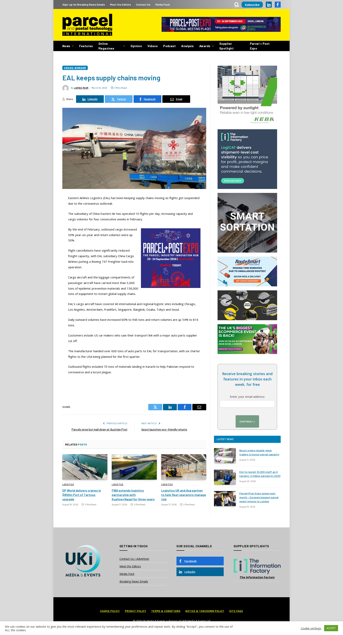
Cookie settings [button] (311, 628)
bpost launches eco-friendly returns (164, 429)
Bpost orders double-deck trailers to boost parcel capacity (259, 452)
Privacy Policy (135, 611)
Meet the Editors (120, 4)
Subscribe (252, 4)
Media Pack (162, 4)
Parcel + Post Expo (260, 46)
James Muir (81, 87)
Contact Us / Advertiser (134, 559)
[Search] (237, 4)
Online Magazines (106, 46)
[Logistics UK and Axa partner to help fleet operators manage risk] (183, 467)
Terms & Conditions (165, 611)
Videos (152, 46)
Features (86, 46)
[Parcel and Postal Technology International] (87, 25)
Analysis (187, 46)
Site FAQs (236, 611)
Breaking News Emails (133, 581)
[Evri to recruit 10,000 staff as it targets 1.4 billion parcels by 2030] (225, 477)
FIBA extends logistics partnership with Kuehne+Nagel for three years (133, 494)
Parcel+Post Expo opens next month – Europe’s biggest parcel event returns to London (258, 497)
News (66, 46)
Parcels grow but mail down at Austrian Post (99, 429)
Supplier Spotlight (226, 46)
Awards (204, 46)
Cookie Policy (110, 611)
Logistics (68, 484)
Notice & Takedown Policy (204, 611)
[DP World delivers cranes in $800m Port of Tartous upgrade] (84, 467)
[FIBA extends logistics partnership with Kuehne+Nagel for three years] (134, 467)
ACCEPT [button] (331, 628)
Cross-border (75, 67)
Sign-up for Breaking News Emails (83, 4)
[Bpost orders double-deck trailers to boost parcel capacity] (225, 455)
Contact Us (143, 4)
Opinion (136, 46)
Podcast (169, 46)
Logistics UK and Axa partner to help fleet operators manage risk (183, 494)
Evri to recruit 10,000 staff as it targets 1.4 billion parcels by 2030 (259, 473)
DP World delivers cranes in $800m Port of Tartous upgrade (81, 494)
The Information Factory (257, 577)
